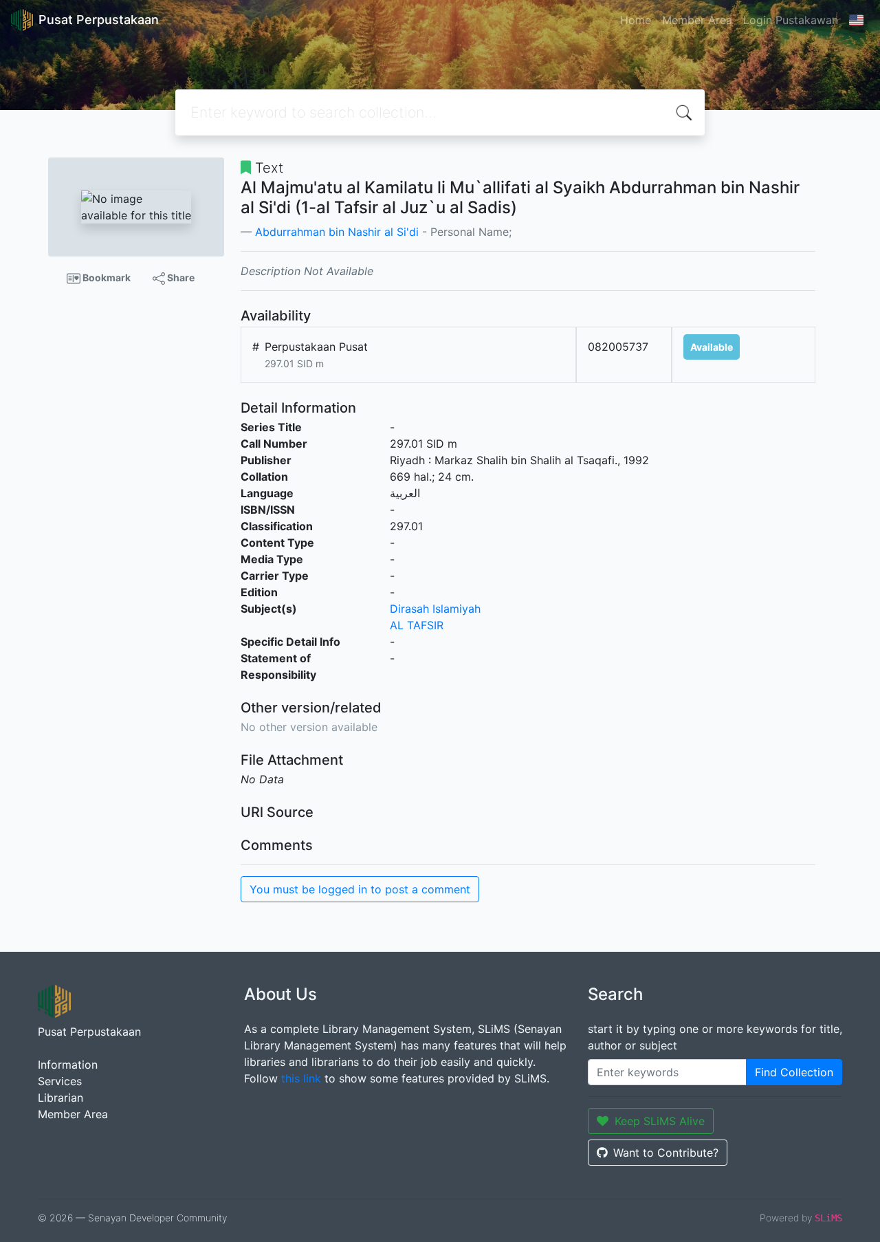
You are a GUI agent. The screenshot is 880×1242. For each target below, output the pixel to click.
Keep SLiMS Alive (660, 1121)
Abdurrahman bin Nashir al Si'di (337, 232)
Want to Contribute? (665, 1152)
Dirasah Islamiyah (435, 608)
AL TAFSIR (416, 625)
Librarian (60, 1097)
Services (60, 1081)
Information (68, 1064)
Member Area (697, 20)
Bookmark (105, 277)
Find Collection (794, 1072)
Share (180, 277)
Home (635, 20)
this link (301, 1078)
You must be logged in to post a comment (360, 889)
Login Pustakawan (790, 20)
